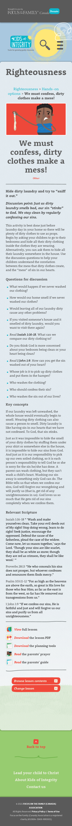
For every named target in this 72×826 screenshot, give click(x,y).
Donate (54, 11)
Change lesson (24, 688)
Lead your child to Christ (36, 772)
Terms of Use (54, 811)
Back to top (36, 746)
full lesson (25, 629)
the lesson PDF (32, 638)
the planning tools (35, 646)
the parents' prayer (32, 654)
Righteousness (25, 88)
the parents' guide (31, 662)
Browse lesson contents (30, 681)
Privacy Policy (38, 811)
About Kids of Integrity (36, 779)
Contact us (36, 786)
